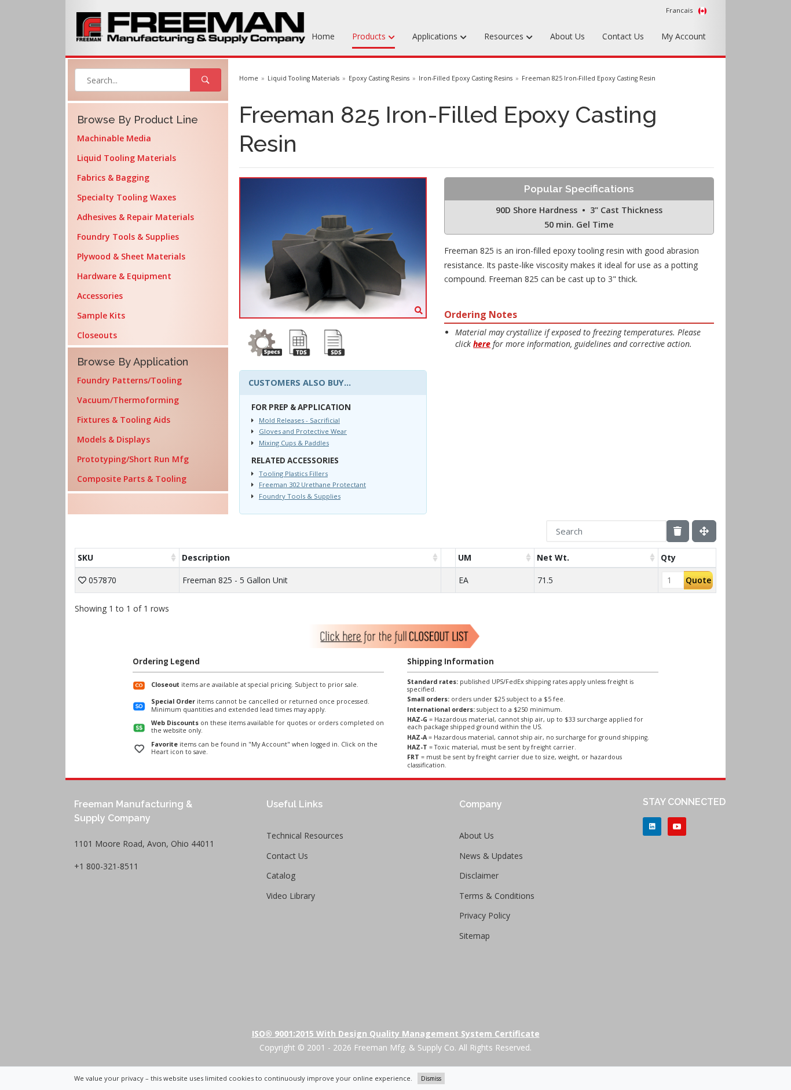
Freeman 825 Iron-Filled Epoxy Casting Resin (588, 78)
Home (323, 36)
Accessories (100, 295)
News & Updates (491, 855)
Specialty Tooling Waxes (126, 197)
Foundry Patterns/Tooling (129, 380)
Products (370, 36)
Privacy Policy (484, 915)
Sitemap (474, 935)
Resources (505, 36)
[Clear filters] (677, 531)
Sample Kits (101, 315)
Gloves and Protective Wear (303, 431)
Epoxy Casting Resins (379, 78)
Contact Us (623, 36)
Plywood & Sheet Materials (131, 256)
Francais (680, 10)
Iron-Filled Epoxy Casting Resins (465, 78)
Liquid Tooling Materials (126, 157)
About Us (567, 36)
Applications (436, 36)
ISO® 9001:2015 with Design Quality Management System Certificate (396, 1033)
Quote (698, 580)
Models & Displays (113, 439)
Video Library (290, 895)
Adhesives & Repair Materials (135, 216)
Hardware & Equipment (124, 275)
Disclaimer (479, 875)
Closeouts (97, 335)
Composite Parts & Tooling (131, 478)
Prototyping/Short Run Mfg (133, 458)
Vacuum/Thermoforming (128, 399)
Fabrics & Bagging (113, 177)
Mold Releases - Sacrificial (299, 420)
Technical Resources (304, 835)
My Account (683, 36)
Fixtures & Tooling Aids (123, 419)
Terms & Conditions (496, 895)
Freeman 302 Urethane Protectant (312, 484)
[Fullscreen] (704, 531)
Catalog (280, 875)
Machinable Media (114, 138)
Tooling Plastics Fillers (293, 473)
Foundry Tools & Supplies (128, 236)
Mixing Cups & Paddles (294, 442)
